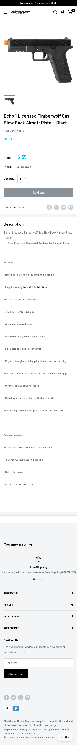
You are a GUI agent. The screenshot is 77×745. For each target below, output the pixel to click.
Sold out (38, 192)
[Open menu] (5, 12)
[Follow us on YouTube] (27, 697)
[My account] (62, 12)
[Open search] (55, 12)
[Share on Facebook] (49, 207)
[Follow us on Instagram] (20, 697)
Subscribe (16, 674)
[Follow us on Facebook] (6, 697)
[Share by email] (70, 207)
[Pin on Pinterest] (56, 207)
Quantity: (9, 178)
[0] (70, 12)
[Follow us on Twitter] (13, 697)
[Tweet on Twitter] (63, 207)
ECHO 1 (8, 139)
